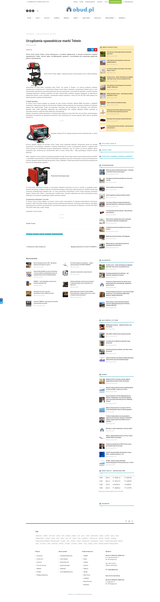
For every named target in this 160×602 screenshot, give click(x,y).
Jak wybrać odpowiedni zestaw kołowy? (81, 272)
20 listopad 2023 (112, 345)
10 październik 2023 (113, 174)
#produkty (48, 234)
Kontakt (81, 1)
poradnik (107, 535)
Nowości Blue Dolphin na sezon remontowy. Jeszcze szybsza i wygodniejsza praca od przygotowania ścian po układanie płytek (45, 273)
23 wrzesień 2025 (112, 383)
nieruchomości (94, 535)
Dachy (85, 559)
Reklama (75, 1)
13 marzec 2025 (112, 197)
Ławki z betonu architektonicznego (116, 102)
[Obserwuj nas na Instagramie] (33, 11)
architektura (85, 538)
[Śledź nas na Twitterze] (30, 11)
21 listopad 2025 (112, 448)
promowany (55, 543)
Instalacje (86, 578)
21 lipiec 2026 (75, 267)
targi (67, 538)
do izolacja (74, 543)
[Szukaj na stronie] (37, 11)
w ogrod (78, 541)
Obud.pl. (74, 594)
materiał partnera (40, 538)
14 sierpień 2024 (113, 56)
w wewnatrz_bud (93, 538)
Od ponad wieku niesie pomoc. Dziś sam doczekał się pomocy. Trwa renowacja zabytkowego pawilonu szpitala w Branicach (120, 293)
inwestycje (113, 538)
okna (63, 535)
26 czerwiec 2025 (112, 439)
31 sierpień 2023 (112, 456)
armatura (61, 543)
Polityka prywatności (90, 1)
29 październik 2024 (114, 114)
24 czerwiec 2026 (76, 297)
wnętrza (74, 538)
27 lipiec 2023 (112, 72)
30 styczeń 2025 (113, 89)
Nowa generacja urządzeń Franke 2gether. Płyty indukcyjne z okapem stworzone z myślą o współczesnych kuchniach (82, 293)
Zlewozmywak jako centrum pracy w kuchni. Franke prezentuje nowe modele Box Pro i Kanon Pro (82, 283)
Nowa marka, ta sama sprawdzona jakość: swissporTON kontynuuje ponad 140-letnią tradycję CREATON (118, 303)
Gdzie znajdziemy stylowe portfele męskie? (118, 195)
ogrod (37, 543)
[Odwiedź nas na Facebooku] (27, 11)
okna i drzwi (52, 535)
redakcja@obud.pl (128, 1)
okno (79, 535)
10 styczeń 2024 (112, 223)
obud (79, 538)
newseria (73, 541)
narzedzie (107, 538)
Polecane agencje (108, 143)
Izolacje (86, 562)
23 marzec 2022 (112, 353)
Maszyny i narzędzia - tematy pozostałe (108, 543)
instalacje (73, 535)
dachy (117, 535)
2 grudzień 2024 (113, 97)
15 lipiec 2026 (75, 274)
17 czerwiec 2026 (40, 305)
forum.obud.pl (64, 559)
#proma (42, 234)
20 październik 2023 (113, 231)
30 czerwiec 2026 (40, 295)
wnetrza (58, 535)
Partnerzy (39, 562)
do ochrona (43, 543)
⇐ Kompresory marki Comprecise (36, 247)
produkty (68, 535)
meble (48, 543)
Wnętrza (86, 568)
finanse (62, 538)
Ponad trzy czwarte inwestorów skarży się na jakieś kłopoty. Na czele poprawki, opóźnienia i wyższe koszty (119, 283)
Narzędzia (86, 584)
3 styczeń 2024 (113, 130)
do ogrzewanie (94, 541)
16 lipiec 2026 (39, 277)
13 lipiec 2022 (111, 329)
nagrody (101, 535)
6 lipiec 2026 (38, 285)
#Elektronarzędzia (57, 234)
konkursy (101, 538)
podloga (90, 543)
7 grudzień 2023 (112, 182)
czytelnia (45, 535)
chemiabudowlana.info (66, 555)
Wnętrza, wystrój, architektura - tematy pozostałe (47, 541)
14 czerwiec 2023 (112, 336)
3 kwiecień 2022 (112, 362)
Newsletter (99, 1)
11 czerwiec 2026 (113, 121)
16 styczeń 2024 (112, 238)
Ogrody (85, 572)
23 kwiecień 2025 (112, 391)
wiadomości (39, 535)
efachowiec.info (64, 562)
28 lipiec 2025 (111, 423)
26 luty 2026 (111, 430)
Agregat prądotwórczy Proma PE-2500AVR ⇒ (84, 247)
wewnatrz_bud (85, 541)
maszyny (47, 538)
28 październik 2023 (113, 247)
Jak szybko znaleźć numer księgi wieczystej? (118, 334)
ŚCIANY (86, 555)
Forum (106, 1)
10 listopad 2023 (112, 403)
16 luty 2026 (111, 411)
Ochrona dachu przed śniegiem (114, 187)
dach (68, 541)
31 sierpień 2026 (113, 81)
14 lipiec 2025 (111, 464)
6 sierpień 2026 (39, 267)
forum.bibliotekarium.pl (66, 572)
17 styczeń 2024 (112, 189)
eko (70, 538)
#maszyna (35, 234)
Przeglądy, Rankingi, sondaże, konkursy (117, 156)
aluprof (95, 543)
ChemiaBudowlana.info (115, 1)
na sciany (63, 541)
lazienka (80, 543)
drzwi (57, 538)
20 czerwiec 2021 (113, 64)
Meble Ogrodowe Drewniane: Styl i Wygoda (118, 236)
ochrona (101, 541)
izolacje (53, 538)
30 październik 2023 (113, 206)
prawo (83, 535)
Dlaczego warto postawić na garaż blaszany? (119, 118)
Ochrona (86, 565)
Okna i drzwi (87, 575)
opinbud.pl (63, 568)
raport (85, 543)
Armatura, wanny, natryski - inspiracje (114, 541)
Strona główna (30, 34)
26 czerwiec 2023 (113, 105)
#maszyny (29, 234)
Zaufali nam (106, 150)
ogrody (112, 535)
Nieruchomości (88, 581)
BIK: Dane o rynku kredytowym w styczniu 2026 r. (119, 428)
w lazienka (67, 543)
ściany (87, 535)
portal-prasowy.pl (65, 565)
